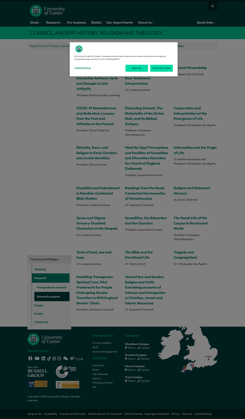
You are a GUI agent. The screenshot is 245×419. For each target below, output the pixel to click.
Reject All (136, 68)
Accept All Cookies (161, 68)
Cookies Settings (82, 68)
